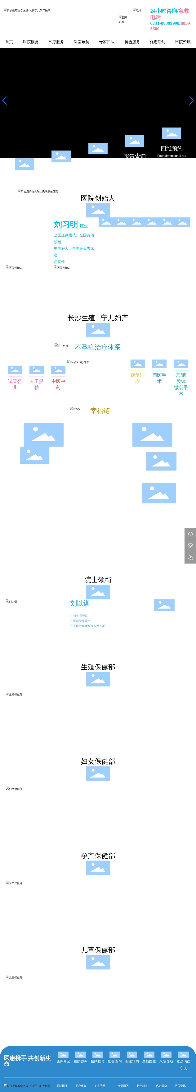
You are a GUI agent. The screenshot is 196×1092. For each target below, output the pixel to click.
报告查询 (135, 156)
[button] (191, 100)
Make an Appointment (98, 173)
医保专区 (24, 179)
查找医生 (149, 1061)
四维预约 (172, 148)
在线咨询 (61, 171)
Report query (135, 163)
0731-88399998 (164, 23)
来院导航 (166, 1061)
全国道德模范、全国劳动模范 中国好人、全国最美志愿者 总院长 (74, 248)
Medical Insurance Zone (24, 188)
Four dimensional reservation (171, 157)
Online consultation (61, 178)
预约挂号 (98, 163)
